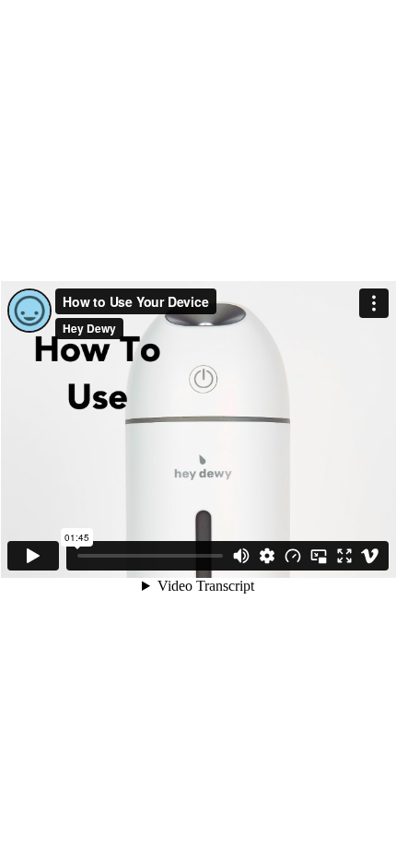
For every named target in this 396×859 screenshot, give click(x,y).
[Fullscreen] (344, 556)
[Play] (33, 556)
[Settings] (267, 556)
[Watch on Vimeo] (370, 556)
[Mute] (241, 556)
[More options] (374, 303)
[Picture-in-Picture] (319, 556)
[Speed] (293, 556)
